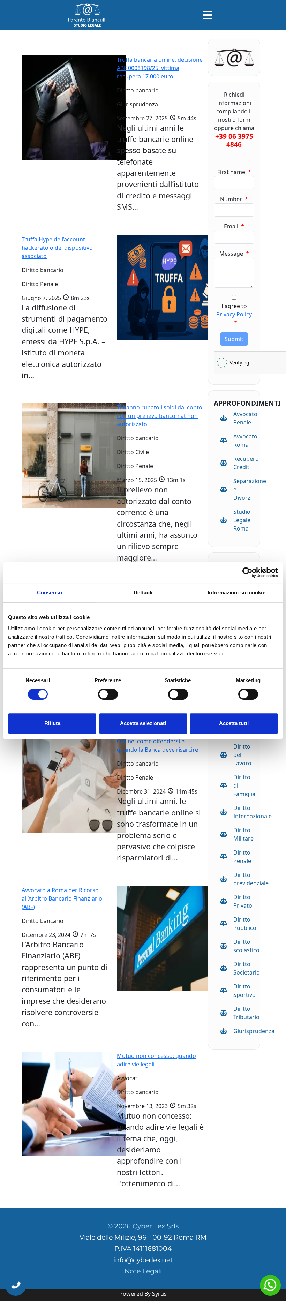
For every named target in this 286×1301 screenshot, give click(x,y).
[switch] (108, 694)
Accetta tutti (234, 723)
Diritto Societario (243, 968)
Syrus (159, 1294)
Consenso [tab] (49, 592)
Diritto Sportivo (243, 991)
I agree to (234, 314)
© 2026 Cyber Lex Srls (143, 1226)
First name (234, 172)
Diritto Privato (242, 901)
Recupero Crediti (243, 463)
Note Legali (143, 1271)
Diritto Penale (242, 857)
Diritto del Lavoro (242, 755)
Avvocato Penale (243, 418)
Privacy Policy (234, 314)
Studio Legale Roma (241, 520)
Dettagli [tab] (143, 592)
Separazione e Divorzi (243, 489)
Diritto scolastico (243, 946)
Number (234, 199)
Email (234, 226)
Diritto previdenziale (243, 879)
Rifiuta (52, 723)
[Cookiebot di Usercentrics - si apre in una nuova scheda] (247, 572)
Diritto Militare (243, 834)
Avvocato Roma (243, 441)
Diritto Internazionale (243, 812)
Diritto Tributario (243, 1013)
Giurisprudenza (243, 1031)
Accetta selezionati (143, 723)
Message (234, 253)
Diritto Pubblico (243, 924)
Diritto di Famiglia (243, 785)
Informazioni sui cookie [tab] (236, 592)
